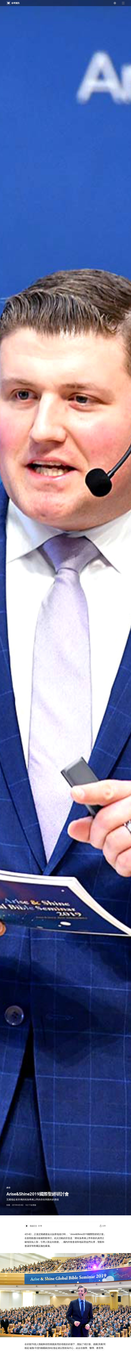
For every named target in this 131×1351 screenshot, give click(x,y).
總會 (8, 1187)
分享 (104, 1226)
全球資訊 (15, 3)
